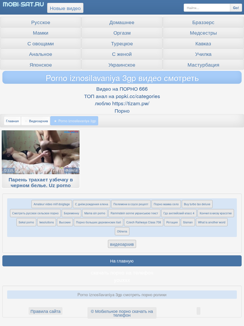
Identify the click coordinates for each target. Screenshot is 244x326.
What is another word (211, 222)
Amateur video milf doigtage (52, 204)
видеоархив (122, 244)
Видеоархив (38, 120)
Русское (40, 22)
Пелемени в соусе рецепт (130, 204)
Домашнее (121, 22)
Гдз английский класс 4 (178, 213)
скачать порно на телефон (122, 272)
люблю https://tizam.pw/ (122, 103)
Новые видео (65, 7)
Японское (41, 64)
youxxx (122, 279)
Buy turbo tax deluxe (197, 204)
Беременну (71, 213)
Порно (122, 110)
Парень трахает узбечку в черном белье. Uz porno (41, 182)
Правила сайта (45, 311)
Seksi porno (26, 222)
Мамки (40, 32)
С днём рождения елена (91, 204)
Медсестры (203, 32)
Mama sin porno (94, 213)
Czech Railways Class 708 (143, 222)
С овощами (40, 43)
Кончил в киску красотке (216, 213)
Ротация (172, 222)
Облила (122, 231)
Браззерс (203, 22)
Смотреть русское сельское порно (35, 213)
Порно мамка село (166, 204)
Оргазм (122, 32)
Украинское (121, 64)
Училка (203, 53)
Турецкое (122, 43)
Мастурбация (203, 64)
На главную (122, 261)
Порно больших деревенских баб (98, 222)
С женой (122, 53)
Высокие (65, 222)
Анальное (40, 53)
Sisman (188, 222)
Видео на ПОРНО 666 (122, 88)
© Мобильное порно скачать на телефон (122, 313)
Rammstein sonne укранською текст (134, 213)
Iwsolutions (46, 222)
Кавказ (203, 43)
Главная (12, 120)
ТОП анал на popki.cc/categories (122, 96)
